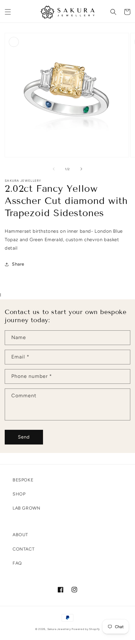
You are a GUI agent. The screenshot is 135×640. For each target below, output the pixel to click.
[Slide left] (54, 169)
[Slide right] (81, 169)
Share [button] (18, 264)
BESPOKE (23, 480)
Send (24, 437)
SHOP (19, 494)
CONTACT (24, 549)
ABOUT (20, 534)
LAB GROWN (26, 508)
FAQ (17, 563)
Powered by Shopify (86, 629)
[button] (8, 12)
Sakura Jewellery (59, 629)
